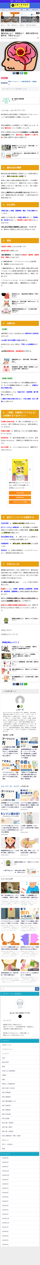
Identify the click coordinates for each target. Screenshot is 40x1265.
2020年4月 (5, 1201)
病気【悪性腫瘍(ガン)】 (9, 1101)
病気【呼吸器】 (6, 1092)
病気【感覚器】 (6, 1109)
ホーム (3, 9)
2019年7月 (5, 1227)
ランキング (5, 1053)
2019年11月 (5, 1222)
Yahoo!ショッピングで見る (20, 502)
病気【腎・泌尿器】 (8, 1131)
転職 (3, 1148)
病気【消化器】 (6, 1114)
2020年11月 (5, 1171)
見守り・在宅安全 (7, 1144)
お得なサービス (6, 1045)
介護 (21, 9)
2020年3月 (5, 1205)
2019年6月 (5, 1231)
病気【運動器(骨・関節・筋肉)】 (11, 1135)
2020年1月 (5, 1214)
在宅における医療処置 (8, 1070)
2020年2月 (5, 1210)
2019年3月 (5, 1244)
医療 (27, 9)
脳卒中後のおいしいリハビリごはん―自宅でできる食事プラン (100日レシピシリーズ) (19, 485)
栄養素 (4, 1075)
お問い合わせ (35, 9)
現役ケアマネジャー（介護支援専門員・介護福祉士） (22, 83)
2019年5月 (5, 1236)
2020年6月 (5, 1192)
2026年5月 (5, 1166)
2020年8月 (5, 1184)
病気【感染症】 (6, 1105)
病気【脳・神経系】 (10, 30)
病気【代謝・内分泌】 (8, 1088)
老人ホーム (5, 1140)
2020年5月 (5, 1197)
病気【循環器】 (6, 1096)
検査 (3, 1079)
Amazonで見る (20, 492)
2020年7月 (5, 1188)
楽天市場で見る (20, 497)
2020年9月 (5, 1179)
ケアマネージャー (13, 9)
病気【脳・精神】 (7, 1127)
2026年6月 (5, 1162)
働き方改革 (5, 1062)
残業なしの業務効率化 (8, 1083)
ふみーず (20, 710)
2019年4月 (5, 1240)
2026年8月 (5, 1158)
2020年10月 (5, 1175)
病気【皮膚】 (6, 1118)
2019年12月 (5, 1218)
